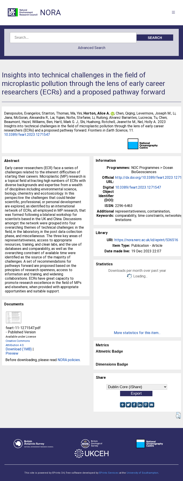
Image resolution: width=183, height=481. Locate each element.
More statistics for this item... (137, 333)
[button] (178, 415)
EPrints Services (109, 472)
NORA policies (69, 360)
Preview (12, 353)
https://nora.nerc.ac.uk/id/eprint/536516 (146, 240)
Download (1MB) (19, 349)
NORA (50, 12)
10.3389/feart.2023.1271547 (27, 134)
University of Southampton (142, 472)
